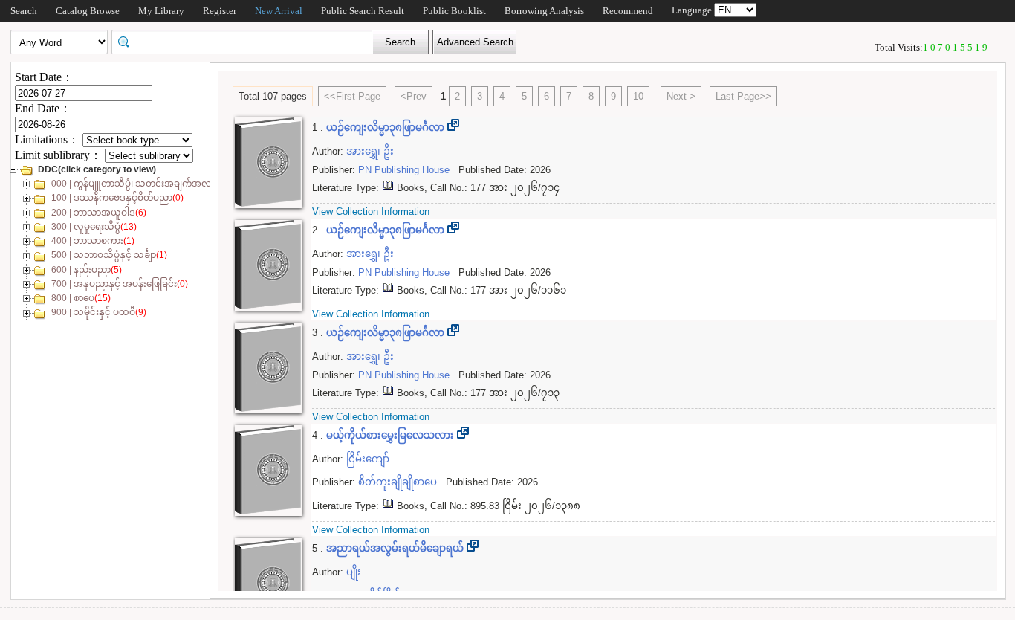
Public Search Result (362, 10)
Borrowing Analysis (544, 10)
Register (219, 10)
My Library (161, 10)
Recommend (628, 10)
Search (23, 10)
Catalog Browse (88, 10)
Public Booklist (454, 10)
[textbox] (247, 41)
